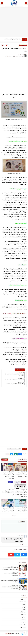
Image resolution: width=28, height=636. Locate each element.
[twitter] (17, 554)
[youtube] (11, 554)
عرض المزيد (5, 459)
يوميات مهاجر (8, 633)
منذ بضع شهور (23, 471)
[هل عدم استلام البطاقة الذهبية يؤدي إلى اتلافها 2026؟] (23, 587)
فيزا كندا (23, 619)
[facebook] (24, 554)
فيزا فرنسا (23, 617)
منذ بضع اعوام (20, 372)
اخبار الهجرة (22, 599)
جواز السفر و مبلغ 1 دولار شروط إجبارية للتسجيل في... (8, 493)
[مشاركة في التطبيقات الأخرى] (7, 454)
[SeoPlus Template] (22, 634)
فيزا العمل (23, 614)
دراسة (24, 607)
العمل (24, 604)
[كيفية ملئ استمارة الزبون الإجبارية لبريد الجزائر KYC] (23, 581)
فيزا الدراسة (22, 612)
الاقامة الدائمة (23, 45)
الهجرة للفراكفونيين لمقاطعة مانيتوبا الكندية (14, 379)
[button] (20, 454)
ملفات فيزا (23, 627)
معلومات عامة (22, 624)
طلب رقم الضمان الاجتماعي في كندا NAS (15, 383)
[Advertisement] (14, 22)
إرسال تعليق (22, 521)
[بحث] (2, 3)
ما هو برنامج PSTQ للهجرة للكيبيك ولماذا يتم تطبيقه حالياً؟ (21, 475)
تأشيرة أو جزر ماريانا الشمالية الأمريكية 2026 (12, 39)
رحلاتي (23, 609)
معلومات (23, 622)
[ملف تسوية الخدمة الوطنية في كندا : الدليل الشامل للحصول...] (23, 568)
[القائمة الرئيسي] (26, 3)
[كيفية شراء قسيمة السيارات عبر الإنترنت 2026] (23, 574)
